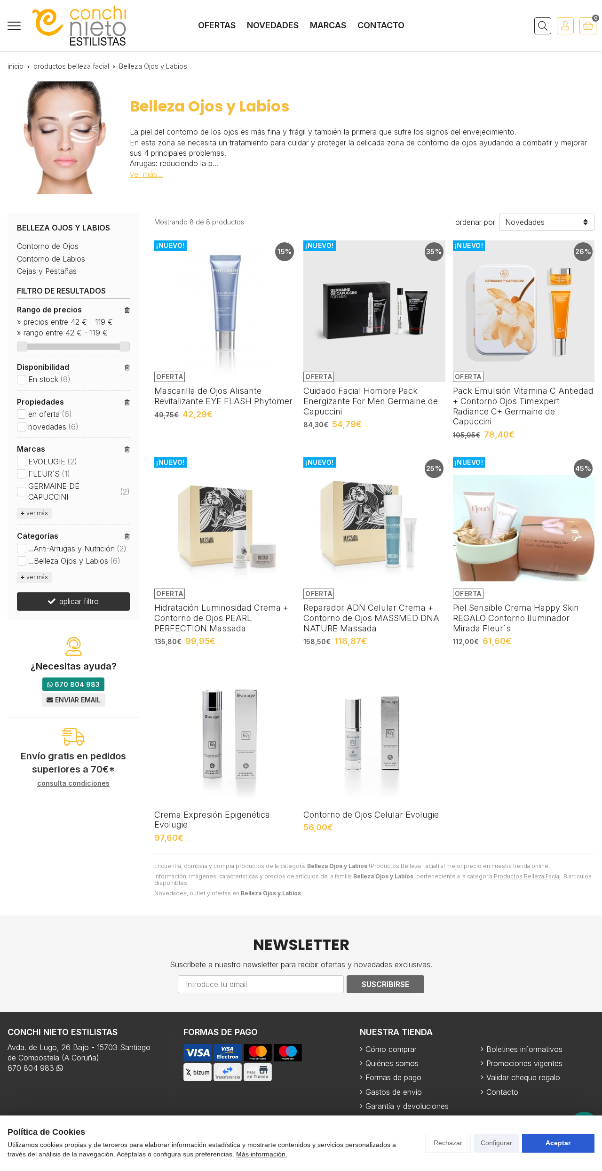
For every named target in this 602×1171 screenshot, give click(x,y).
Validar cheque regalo (523, 1077)
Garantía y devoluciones (407, 1106)
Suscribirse (385, 984)
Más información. (261, 1154)
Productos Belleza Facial (527, 876)
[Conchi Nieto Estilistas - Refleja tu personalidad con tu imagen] (79, 26)
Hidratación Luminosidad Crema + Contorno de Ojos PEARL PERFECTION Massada (221, 618)
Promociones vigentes (524, 1063)
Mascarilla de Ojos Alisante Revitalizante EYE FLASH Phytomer (223, 396)
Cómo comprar (391, 1049)
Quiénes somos (392, 1063)
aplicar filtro (79, 601)
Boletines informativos (524, 1049)
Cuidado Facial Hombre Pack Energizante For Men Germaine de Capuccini (370, 401)
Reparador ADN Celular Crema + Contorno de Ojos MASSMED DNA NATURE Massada (371, 618)
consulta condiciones (73, 783)
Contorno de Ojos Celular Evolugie (371, 815)
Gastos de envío (393, 1092)
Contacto (502, 1092)
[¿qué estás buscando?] (542, 25)
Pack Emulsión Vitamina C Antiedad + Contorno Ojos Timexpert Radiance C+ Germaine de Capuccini (523, 406)
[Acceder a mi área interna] (565, 25)
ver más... (146, 174)
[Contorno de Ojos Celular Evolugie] (374, 734)
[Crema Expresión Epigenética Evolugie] (225, 734)
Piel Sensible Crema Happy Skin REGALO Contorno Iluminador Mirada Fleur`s (516, 618)
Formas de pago (393, 1077)
